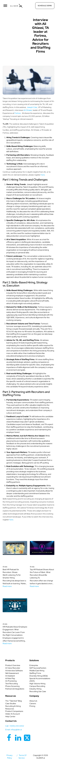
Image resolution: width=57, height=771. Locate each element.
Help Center (10, 716)
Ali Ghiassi (27, 110)
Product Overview (12, 665)
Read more (7, 586)
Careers (32, 703)
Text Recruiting (11, 683)
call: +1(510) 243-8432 (14, 726)
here (43, 175)
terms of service (23, 756)
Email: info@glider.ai (13, 729)
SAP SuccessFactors (37, 668)
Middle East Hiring (36, 670)
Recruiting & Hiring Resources (13, 707)
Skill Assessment (12, 673)
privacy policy (9, 756)
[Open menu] (5, 5)
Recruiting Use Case (37, 691)
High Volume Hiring (37, 683)
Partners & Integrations (14, 689)
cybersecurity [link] (11, 315)
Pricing (32, 706)
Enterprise (33, 665)
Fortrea (17, 113)
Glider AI (16, 19)
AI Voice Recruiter (12, 668)
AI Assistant (10, 676)
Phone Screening (12, 686)
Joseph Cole (32, 107)
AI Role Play (10, 678)
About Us (33, 701)
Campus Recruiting (37, 686)
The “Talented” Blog (13, 701)
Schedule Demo (45, 6)
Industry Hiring (35, 689)
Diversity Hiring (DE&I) (38, 676)
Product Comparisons (14, 711)
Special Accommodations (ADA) (39, 679)
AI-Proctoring (11, 681)
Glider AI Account (12, 714)
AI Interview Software (14, 670)
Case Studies (10, 703)
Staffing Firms (35, 673)
